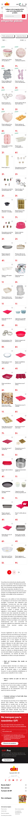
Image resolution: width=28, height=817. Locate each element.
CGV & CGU (3, 811)
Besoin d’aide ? (6, 785)
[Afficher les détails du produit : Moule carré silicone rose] (7, 376)
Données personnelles (6, 815)
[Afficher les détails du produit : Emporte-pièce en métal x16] (21, 268)
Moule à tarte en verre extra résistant (7, 362)
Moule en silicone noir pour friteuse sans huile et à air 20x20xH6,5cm (7, 298)
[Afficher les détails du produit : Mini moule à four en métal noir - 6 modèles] (7, 204)
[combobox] (4, 40)
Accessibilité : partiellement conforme (18, 813)
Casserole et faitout (21, 36)
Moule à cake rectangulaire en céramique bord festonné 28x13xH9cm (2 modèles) (20, 146)
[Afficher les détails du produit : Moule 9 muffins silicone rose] (21, 506)
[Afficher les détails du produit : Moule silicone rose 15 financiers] (7, 312)
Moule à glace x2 (5, 167)
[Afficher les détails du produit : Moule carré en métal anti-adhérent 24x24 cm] (21, 527)
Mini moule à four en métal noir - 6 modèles (7, 211)
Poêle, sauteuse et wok (7, 36)
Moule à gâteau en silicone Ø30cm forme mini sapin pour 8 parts (20, 557)
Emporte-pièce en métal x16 (19, 276)
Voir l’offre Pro (8, 760)
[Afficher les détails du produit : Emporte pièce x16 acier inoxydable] (21, 182)
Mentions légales (5, 813)
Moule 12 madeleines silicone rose (20, 362)
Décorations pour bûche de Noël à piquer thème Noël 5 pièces (7, 233)
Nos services (5, 788)
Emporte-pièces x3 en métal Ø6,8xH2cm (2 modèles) (7, 341)
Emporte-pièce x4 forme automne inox (6, 103)
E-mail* (3, 729)
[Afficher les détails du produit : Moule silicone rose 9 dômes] (21, 376)
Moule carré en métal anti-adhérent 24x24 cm (20, 535)
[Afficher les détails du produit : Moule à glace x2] (7, 160)
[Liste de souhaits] (12, 49)
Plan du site (4, 809)
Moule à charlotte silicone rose (19, 233)
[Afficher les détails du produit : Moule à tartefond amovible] (7, 484)
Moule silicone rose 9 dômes (20, 384)
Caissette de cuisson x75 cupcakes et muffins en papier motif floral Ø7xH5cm (7, 60)
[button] (19, 4)
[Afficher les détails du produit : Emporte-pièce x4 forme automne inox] (7, 96)
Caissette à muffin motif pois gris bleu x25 (20, 492)
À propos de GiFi (6, 791)
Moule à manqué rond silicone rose (20, 341)
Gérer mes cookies (19, 809)
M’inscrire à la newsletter (9, 743)
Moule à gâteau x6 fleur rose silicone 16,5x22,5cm (7, 146)
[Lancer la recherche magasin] (23, 16)
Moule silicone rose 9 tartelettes (6, 449)
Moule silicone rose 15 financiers (7, 319)
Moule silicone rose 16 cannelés (20, 406)
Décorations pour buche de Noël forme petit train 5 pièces (20, 168)
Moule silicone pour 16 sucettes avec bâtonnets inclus (20, 449)
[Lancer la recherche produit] (2, 7)
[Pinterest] (17, 780)
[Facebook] (5, 780)
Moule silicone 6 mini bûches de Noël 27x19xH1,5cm (19, 211)
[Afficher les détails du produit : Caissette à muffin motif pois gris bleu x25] (21, 484)
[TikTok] (20, 780)
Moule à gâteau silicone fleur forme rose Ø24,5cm (20, 103)
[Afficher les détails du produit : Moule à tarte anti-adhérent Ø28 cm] (7, 247)
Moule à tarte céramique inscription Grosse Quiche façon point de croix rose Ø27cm (20, 60)
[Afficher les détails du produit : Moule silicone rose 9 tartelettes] (7, 441)
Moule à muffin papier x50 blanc (7, 276)
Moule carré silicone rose (6, 384)
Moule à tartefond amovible (6, 492)
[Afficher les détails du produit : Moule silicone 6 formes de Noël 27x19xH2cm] (7, 420)
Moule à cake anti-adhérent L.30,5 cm (6, 514)
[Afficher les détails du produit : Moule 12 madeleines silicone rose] (21, 355)
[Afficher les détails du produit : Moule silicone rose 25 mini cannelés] (7, 527)
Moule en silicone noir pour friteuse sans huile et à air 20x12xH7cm (20, 254)
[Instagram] (9, 780)
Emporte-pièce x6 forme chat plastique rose (20, 82)
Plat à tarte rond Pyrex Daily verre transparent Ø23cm (7, 557)
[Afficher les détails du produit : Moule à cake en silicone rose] (7, 463)
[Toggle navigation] (2, 4)
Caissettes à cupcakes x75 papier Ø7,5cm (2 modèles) (20, 319)
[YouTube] (13, 780)
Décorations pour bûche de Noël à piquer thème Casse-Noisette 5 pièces (7, 190)
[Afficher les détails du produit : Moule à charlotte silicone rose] (21, 225)
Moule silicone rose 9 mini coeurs (20, 427)
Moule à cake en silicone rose (7, 470)
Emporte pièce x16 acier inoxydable (19, 190)
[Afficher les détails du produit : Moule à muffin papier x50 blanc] (7, 268)
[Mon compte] (22, 4)
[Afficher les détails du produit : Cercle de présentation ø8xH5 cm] (21, 463)
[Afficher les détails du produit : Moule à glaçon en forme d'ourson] (21, 290)
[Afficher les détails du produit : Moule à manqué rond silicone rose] (21, 333)
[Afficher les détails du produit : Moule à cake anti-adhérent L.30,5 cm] (7, 506)
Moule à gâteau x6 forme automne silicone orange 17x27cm (20, 125)
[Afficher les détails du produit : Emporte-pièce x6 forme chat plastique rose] (21, 74)
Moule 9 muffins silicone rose (20, 514)
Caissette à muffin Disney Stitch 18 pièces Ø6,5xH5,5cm (7, 406)
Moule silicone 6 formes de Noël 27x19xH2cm (7, 427)
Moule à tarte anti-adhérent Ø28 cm (6, 254)
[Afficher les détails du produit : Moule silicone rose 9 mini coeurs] (21, 420)
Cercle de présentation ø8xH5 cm (20, 470)
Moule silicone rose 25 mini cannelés (7, 535)
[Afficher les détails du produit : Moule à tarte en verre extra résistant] (7, 355)
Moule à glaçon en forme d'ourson (19, 298)
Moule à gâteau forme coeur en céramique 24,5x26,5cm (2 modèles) (7, 125)
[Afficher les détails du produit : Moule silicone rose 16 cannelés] (21, 398)
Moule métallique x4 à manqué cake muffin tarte (7, 82)
